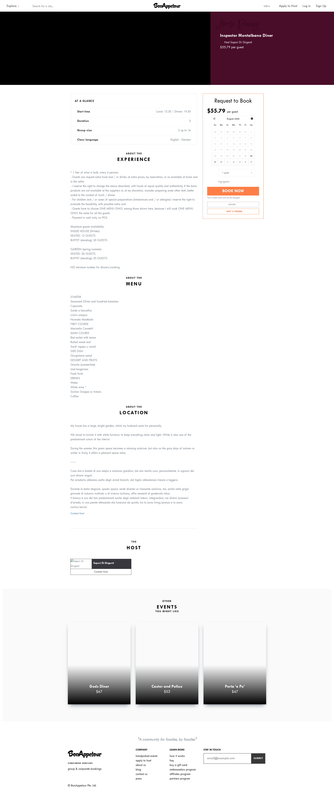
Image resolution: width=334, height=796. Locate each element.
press (139, 778)
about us (141, 765)
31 (221, 161)
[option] (105, 48)
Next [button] (202, 45)
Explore (12, 6)
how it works (177, 756)
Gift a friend (234, 212)
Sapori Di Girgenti (103, 563)
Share (232, 205)
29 (251, 155)
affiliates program (180, 774)
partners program (180, 778)
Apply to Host (287, 6)
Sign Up (321, 6)
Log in (307, 6)
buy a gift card (178, 765)
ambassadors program (183, 769)
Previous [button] (7, 45)
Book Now (233, 191)
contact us (141, 774)
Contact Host (77, 513)
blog (138, 769)
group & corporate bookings (84, 769)
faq (172, 760)
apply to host (143, 760)
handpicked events (146, 756)
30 (215, 161)
